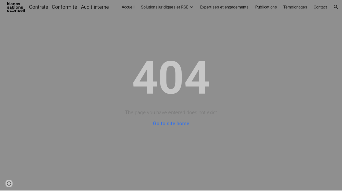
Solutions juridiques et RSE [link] (164, 7)
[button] (336, 7)
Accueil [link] (128, 7)
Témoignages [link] (295, 7)
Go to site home (171, 123)
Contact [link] (320, 7)
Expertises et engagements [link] (224, 7)
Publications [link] (266, 7)
